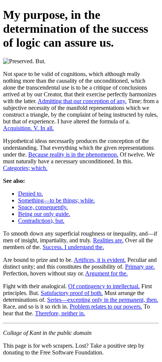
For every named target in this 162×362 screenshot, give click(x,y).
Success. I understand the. (73, 247)
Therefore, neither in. (60, 313)
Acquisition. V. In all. (28, 128)
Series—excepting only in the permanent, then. (102, 300)
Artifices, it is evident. (100, 260)
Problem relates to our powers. (106, 306)
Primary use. (140, 266)
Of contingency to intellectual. (104, 286)
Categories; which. (25, 168)
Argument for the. (106, 273)
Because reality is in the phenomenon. (73, 154)
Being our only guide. (44, 214)
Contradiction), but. (41, 221)
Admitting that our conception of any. (82, 101)
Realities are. (108, 240)
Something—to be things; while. (56, 200)
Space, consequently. (43, 207)
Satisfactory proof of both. (72, 293)
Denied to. (30, 193)
